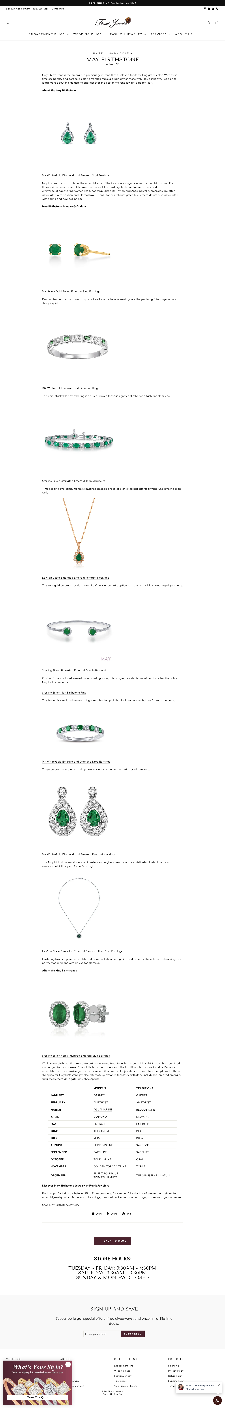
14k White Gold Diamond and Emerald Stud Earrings (76, 175)
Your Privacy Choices (125, 1385)
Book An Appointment (18, 8)
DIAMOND (100, 1116)
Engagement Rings (47, 34)
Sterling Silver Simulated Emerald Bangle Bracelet (74, 670)
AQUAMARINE (103, 1109)
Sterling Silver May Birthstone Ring (64, 692)
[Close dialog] (68, 1364)
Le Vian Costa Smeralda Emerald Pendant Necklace (75, 577)
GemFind (118, 1394)
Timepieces (120, 1380)
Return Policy (175, 1375)
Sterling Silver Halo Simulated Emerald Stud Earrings (76, 1055)
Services (159, 34)
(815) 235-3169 (41, 8)
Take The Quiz (37, 1397)
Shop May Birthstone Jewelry (60, 1205)
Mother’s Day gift (84, 866)
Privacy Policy (176, 1370)
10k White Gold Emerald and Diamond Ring (70, 388)
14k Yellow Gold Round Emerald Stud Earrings (71, 291)
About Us (184, 34)
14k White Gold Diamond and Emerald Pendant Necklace (79, 854)
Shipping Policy (176, 1380)
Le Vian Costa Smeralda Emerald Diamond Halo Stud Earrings (82, 951)
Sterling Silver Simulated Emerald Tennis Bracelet (73, 481)
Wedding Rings (88, 34)
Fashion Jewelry (127, 34)
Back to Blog (115, 1240)
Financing (173, 1365)
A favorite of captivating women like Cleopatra (72, 191)
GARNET (99, 1095)
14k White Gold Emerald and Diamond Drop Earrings (76, 761)
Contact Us (58, 8)
